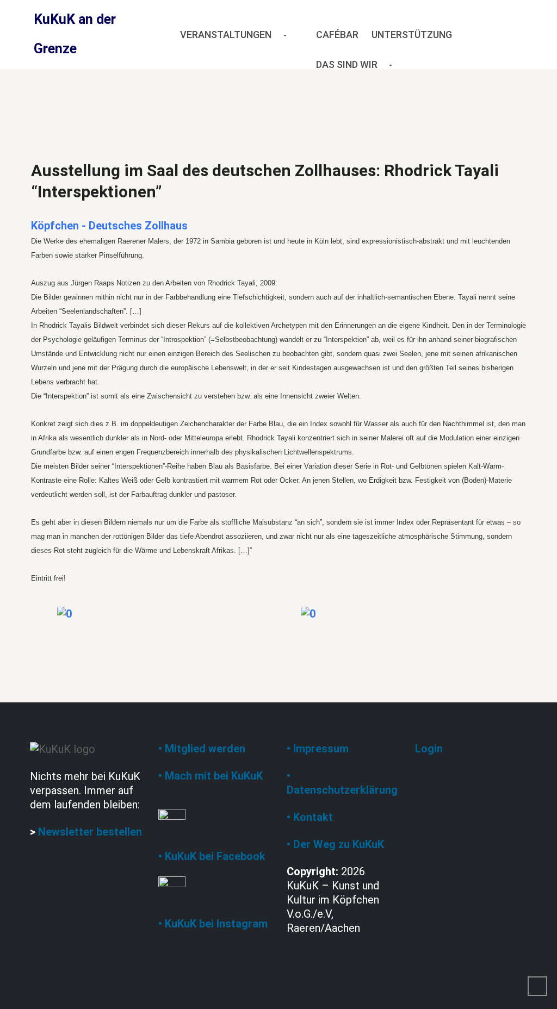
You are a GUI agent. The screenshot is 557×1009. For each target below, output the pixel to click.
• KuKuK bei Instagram (213, 923)
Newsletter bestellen (90, 831)
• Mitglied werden (201, 748)
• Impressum (318, 748)
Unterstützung (412, 34)
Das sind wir (346, 64)
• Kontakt (310, 817)
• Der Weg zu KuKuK (335, 844)
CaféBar (337, 34)
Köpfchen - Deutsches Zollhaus (109, 225)
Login (429, 748)
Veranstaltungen (225, 34)
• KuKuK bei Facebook (211, 856)
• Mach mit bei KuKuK (210, 775)
